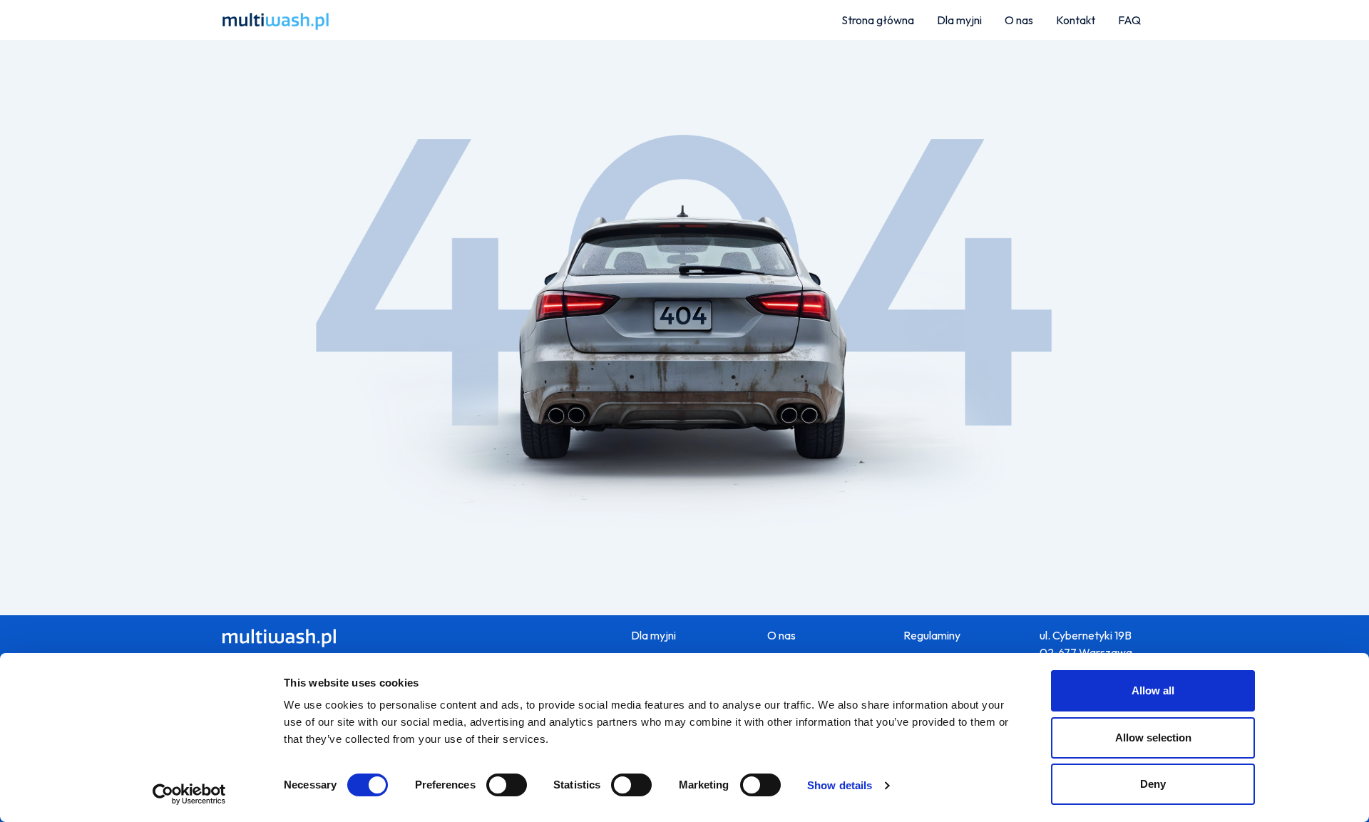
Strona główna (877, 20)
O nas (1019, 20)
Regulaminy (931, 635)
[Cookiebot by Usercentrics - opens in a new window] (189, 794)
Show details (839, 785)
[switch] (506, 785)
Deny (1153, 784)
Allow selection (1153, 737)
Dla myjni (959, 20)
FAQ (1129, 20)
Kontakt (1075, 20)
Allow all (1153, 690)
